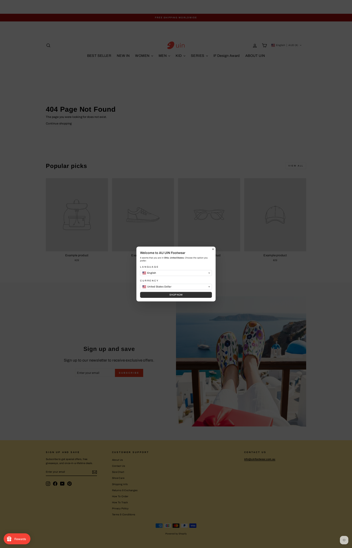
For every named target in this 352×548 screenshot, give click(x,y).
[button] (176, 273)
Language (149, 267)
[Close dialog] (213, 249)
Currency (149, 280)
